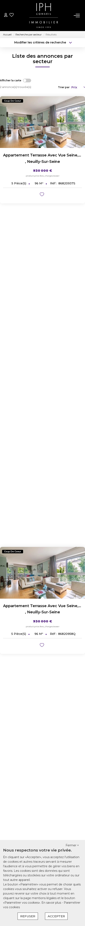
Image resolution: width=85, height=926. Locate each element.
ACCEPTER (56, 916)
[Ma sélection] (11, 15)
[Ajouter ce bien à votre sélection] (42, 195)
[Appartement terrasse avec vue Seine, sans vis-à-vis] (42, 122)
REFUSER (27, 916)
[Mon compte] (5, 15)
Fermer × (72, 845)
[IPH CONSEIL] (43, 15)
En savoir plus (51, 902)
